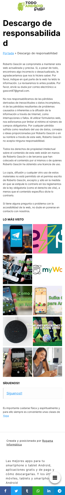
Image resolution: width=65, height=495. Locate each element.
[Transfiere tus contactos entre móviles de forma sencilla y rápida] (47, 362)
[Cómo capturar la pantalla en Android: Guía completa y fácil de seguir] (17, 362)
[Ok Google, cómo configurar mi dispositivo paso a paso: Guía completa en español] (17, 332)
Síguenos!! (11, 383)
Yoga (6, 415)
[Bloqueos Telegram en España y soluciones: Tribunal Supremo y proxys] (17, 239)
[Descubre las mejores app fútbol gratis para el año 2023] (47, 332)
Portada (8, 53)
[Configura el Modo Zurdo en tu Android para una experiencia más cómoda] (17, 301)
